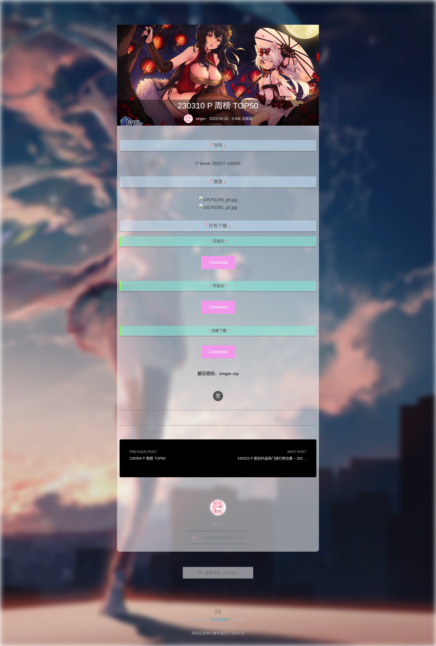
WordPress (225, 627)
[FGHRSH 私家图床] (220, 620)
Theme (207, 627)
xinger (201, 119)
